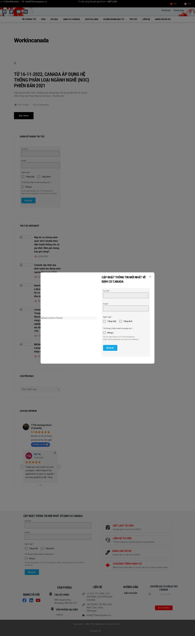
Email (105, 304)
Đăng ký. (110, 348)
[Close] (150, 276)
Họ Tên (106, 291)
